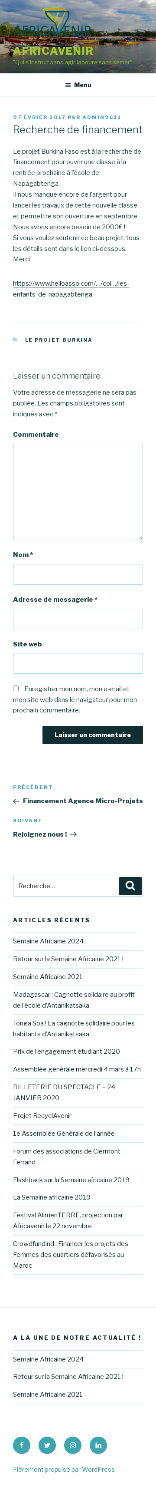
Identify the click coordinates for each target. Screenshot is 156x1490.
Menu (82, 85)
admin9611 (101, 117)
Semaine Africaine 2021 (48, 977)
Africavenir (53, 51)
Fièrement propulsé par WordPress (64, 1469)
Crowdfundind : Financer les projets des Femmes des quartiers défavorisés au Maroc (70, 1254)
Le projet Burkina (59, 340)
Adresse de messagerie (55, 599)
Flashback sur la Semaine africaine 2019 (71, 1180)
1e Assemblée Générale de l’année (64, 1133)
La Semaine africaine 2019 (52, 1197)
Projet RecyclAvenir (42, 1116)
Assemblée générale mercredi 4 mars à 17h (77, 1069)
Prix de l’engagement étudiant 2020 (66, 1051)
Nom (23, 555)
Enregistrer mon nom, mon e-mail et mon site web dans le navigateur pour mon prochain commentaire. (75, 700)
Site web (27, 644)
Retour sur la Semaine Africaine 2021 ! (68, 959)
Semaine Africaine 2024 (48, 941)
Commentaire (36, 434)
